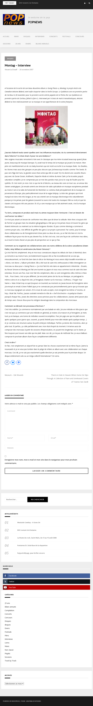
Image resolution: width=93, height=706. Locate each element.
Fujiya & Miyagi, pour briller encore (31, 553)
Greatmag (29, 701)
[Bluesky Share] (13, 362)
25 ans (18, 44)
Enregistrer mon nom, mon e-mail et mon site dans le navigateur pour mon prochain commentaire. (41, 461)
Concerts (53, 36)
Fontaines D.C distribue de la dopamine (32, 545)
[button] (85, 3)
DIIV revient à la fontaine (28, 3)
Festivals (66, 36)
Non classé (9, 650)
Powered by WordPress (11, 701)
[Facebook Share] (7, 362)
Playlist (7, 653)
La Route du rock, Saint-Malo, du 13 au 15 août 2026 (36, 538)
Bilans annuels (42, 44)
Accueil (6, 36)
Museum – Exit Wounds (14, 375)
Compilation (9, 610)
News (16, 36)
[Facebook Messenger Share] (18, 362)
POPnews (35, 22)
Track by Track (10, 661)
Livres (7, 643)
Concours (79, 36)
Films (7, 635)
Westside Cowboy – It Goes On (28, 522)
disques (10, 59)
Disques (26, 36)
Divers (28, 44)
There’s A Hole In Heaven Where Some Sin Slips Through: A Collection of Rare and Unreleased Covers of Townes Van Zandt (67, 378)
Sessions (7, 44)
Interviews (39, 36)
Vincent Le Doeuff (11, 70)
